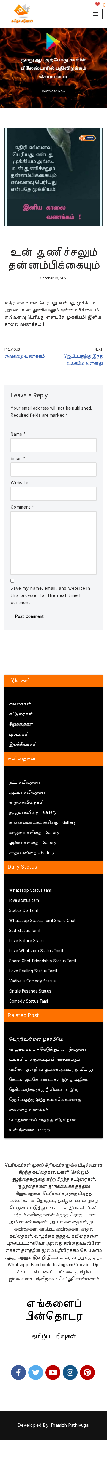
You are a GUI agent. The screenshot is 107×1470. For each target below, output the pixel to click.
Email (17, 458)
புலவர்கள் (19, 734)
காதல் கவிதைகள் (26, 802)
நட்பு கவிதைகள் (24, 782)
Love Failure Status (27, 941)
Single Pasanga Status (30, 991)
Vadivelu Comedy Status (32, 981)
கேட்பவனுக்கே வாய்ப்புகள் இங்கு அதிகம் (48, 1080)
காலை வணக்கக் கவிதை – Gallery (42, 823)
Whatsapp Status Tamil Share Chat (42, 921)
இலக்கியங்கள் (23, 744)
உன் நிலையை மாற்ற (29, 1130)
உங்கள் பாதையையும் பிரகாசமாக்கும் (44, 1059)
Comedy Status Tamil (29, 1001)
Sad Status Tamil (24, 931)
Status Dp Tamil (23, 911)
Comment (22, 507)
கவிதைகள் (20, 704)
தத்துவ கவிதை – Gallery (32, 813)
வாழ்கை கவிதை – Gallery (34, 833)
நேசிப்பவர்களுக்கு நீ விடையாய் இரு (43, 1090)
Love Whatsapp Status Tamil (36, 951)
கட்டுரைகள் (20, 714)
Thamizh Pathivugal (69, 1425)
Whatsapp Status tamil (31, 891)
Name (17, 434)
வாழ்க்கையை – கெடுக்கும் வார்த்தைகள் (47, 1049)
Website (19, 483)
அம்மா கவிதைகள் (27, 792)
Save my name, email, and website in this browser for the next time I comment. (50, 595)
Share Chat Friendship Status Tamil (42, 961)
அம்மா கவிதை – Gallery (32, 843)
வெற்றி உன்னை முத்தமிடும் (36, 1039)
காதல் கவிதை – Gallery (31, 853)
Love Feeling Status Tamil (33, 971)
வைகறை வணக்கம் (28, 1110)
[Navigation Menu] (96, 14)
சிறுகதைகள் (21, 724)
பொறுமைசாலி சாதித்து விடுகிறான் (42, 1120)
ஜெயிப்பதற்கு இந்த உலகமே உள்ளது (45, 1100)
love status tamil (24, 901)
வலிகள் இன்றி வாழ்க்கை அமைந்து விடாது (51, 1070)
